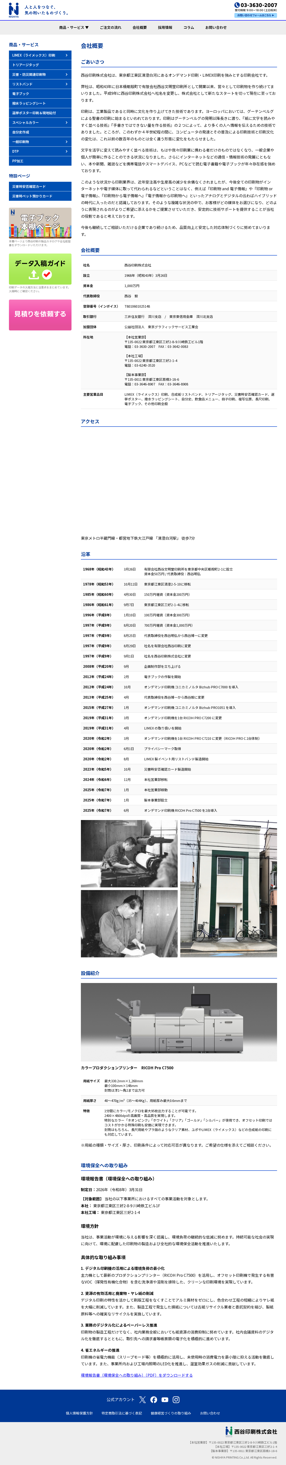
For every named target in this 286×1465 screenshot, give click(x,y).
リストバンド (22, 84)
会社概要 (139, 27)
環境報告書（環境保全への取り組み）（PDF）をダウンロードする (137, 1375)
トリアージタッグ (25, 64)
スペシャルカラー (25, 122)
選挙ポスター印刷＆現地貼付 (34, 112)
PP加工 (17, 161)
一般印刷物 (20, 141)
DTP (15, 151)
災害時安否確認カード (29, 186)
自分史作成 (20, 132)
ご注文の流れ (110, 27)
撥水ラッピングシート (29, 103)
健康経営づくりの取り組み (171, 1413)
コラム (188, 27)
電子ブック (20, 93)
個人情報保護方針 (79, 1413)
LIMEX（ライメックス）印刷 (33, 55)
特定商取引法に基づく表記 (122, 1413)
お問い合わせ (216, 27)
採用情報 (165, 27)
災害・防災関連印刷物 (29, 74)
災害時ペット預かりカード (32, 196)
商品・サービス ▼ (74, 27)
